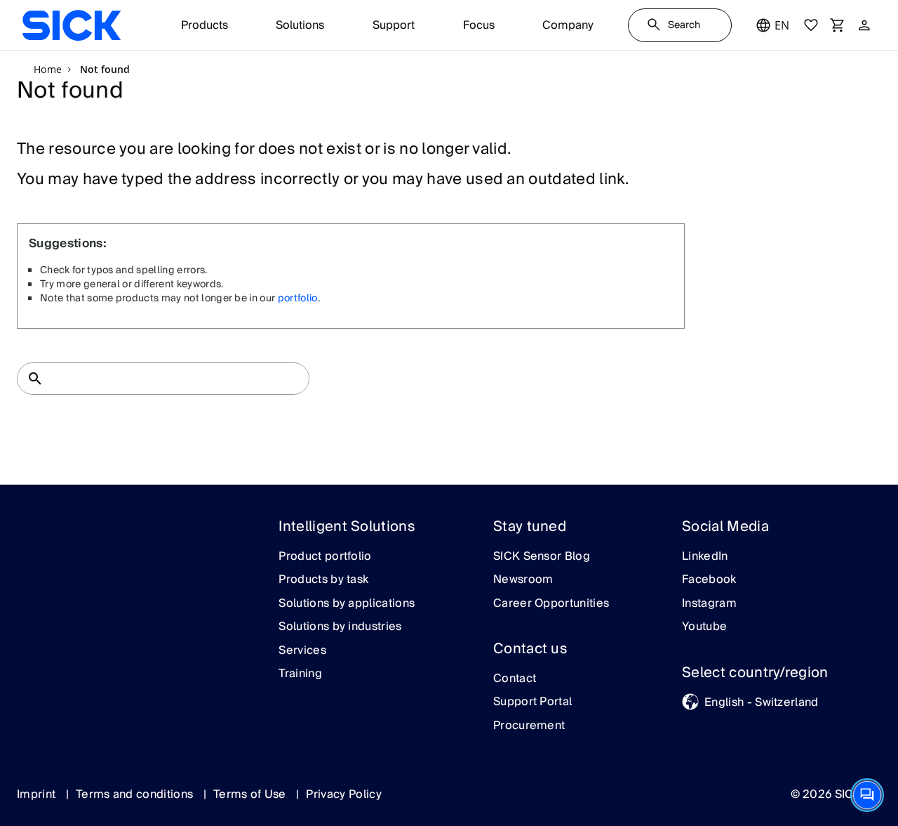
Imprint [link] (38, 794)
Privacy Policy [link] (343, 794)
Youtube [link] (704, 627)
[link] (71, 25)
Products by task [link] (323, 580)
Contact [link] (514, 679)
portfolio (298, 298)
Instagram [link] (709, 604)
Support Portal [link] (532, 702)
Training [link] (300, 674)
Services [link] (302, 651)
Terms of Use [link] (251, 794)
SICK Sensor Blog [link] (541, 557)
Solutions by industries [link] (340, 627)
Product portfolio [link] (325, 557)
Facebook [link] (709, 580)
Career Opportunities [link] (551, 604)
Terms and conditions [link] (136, 794)
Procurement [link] (529, 726)
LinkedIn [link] (705, 557)
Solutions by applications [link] (347, 604)
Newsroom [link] (523, 580)
